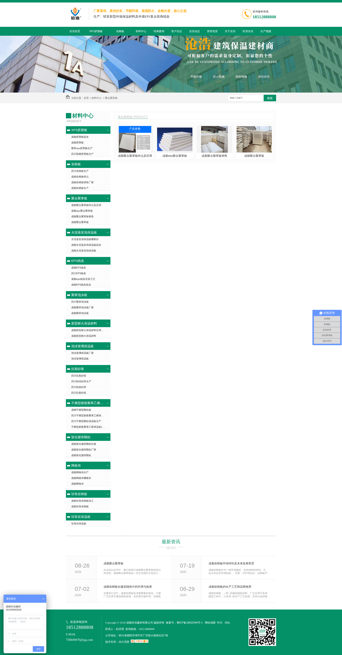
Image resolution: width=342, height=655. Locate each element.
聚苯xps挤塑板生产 (82, 148)
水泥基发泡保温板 (84, 232)
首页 (86, 97)
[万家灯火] (139, 641)
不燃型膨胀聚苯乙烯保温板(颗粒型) (87, 403)
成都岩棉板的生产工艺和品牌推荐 (230, 586)
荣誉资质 (212, 31)
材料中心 (141, 31)
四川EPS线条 (78, 273)
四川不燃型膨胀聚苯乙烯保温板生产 (90, 415)
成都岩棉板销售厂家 (82, 182)
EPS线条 (77, 261)
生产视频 (265, 31)
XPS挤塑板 (96, 31)
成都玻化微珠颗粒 (81, 455)
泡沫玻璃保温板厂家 (82, 352)
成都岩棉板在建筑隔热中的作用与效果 (127, 586)
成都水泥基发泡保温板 (83, 250)
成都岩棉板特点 (80, 176)
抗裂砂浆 (77, 369)
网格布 (76, 465)
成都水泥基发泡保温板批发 (86, 244)
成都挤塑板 (77, 142)
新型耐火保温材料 (84, 323)
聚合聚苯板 (111, 97)
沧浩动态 (194, 31)
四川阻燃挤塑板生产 (82, 153)
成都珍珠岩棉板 (80, 506)
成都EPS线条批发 (81, 284)
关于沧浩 (230, 31)
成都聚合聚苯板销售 (82, 216)
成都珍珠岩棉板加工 (82, 500)
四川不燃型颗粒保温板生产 (86, 421)
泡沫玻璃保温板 (82, 346)
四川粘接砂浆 (78, 387)
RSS (220, 622)
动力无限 (124, 641)
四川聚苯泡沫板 (80, 301)
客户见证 (176, 31)
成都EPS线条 (78, 267)
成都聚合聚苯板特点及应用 (86, 205)
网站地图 (210, 622)
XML (227, 622)
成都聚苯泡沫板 (80, 313)
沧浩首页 (74, 31)
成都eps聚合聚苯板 (82, 210)
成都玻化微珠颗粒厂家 (83, 449)
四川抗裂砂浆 (78, 375)
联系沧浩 (248, 31)
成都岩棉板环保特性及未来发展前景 (231, 563)
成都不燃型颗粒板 (81, 409)
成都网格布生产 (80, 472)
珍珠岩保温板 (80, 517)
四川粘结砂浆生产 (81, 381)
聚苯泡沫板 (79, 295)
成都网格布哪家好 (81, 478)
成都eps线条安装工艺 (83, 279)
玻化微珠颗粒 (80, 437)
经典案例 (159, 31)
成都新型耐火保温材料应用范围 (88, 330)
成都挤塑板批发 (80, 136)
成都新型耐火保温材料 (83, 335)
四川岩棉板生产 (80, 171)
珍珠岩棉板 (79, 494)
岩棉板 (120, 31)
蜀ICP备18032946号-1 (190, 622)
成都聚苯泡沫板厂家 (82, 307)
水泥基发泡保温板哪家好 (85, 239)
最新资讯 (171, 541)
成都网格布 (77, 483)
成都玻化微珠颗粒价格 (83, 443)
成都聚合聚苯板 (80, 222)
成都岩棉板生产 (80, 188)
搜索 (270, 98)
